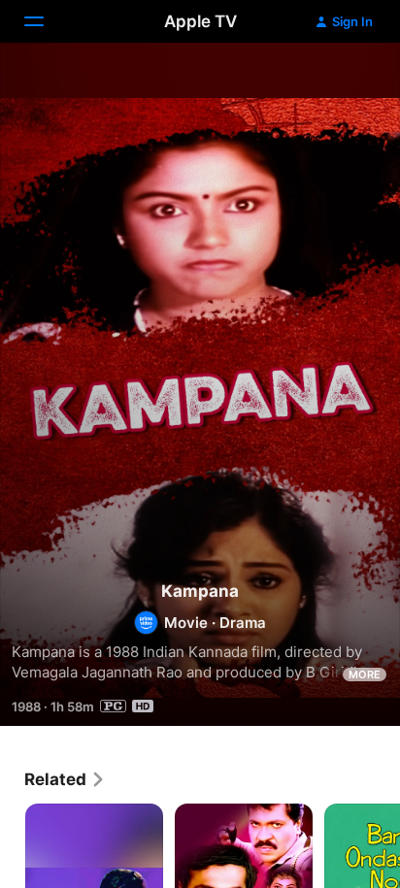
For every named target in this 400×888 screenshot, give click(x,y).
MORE (365, 674)
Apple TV (200, 21)
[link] (65, 779)
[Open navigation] (45, 21)
